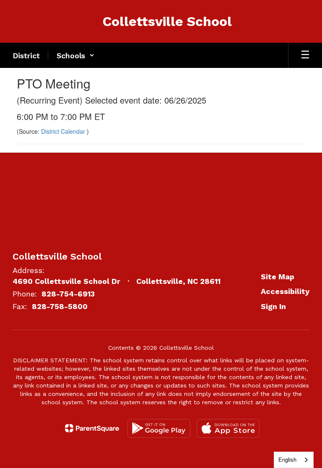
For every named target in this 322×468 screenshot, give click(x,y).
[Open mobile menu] (305, 55)
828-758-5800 (60, 306)
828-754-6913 (68, 293)
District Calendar (64, 131)
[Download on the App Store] (228, 428)
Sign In (273, 306)
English (287, 459)
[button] (75, 55)
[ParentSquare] (92, 428)
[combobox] (294, 460)
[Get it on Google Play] (158, 428)
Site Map (277, 276)
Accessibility (285, 291)
